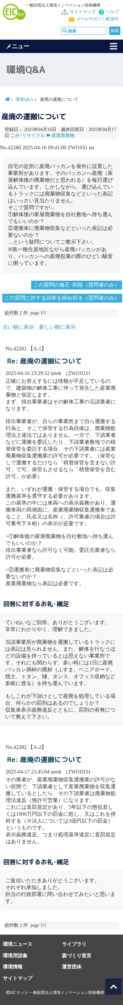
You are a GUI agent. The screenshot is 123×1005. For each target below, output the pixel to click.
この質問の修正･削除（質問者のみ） (76, 285)
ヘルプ (112, 11)
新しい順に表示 (57, 327)
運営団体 (72, 966)
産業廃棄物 (62, 135)
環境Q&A (24, 99)
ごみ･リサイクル (27, 135)
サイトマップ (82, 11)
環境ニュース (17, 944)
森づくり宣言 (77, 955)
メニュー (18, 46)
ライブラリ (74, 944)
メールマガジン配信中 (97, 19)
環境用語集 (15, 955)
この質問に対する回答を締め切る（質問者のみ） (62, 298)
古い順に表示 (18, 327)
